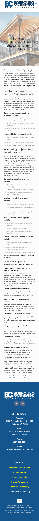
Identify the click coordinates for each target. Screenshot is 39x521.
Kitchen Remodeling (19, 482)
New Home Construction (19, 467)
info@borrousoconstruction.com (20, 449)
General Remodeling (19, 477)
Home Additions (19, 472)
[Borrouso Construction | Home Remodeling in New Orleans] (19, 6)
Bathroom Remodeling (19, 487)
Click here (14, 378)
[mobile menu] (36, 4)
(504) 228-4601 (19, 442)
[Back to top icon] (19, 501)
